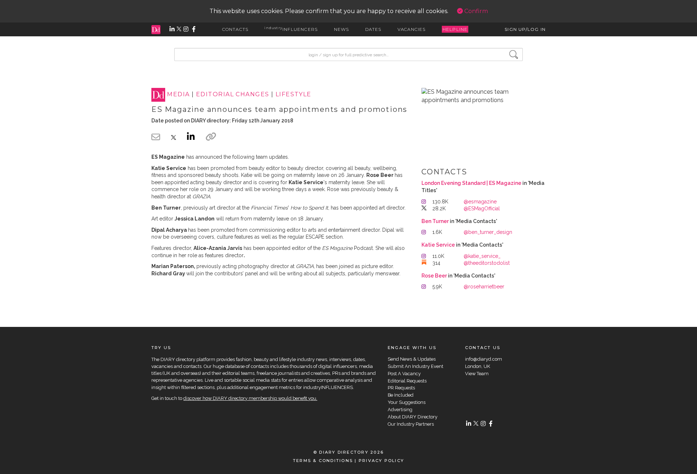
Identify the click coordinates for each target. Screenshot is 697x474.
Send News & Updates (412, 359)
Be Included (400, 395)
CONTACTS (235, 29)
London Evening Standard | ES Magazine (471, 183)
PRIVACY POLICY (381, 460)
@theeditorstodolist (487, 263)
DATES (373, 29)
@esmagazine (480, 201)
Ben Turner (435, 221)
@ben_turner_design (488, 232)
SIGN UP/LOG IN (525, 29)
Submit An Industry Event (415, 366)
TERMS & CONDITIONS (323, 460)
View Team (477, 373)
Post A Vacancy (404, 373)
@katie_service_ (482, 256)
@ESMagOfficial (482, 208)
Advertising (400, 409)
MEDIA (178, 94)
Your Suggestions (406, 402)
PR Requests (401, 387)
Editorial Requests (407, 381)
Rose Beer (434, 276)
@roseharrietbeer (484, 286)
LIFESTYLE (293, 94)
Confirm (475, 11)
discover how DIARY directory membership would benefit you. (250, 398)
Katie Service (438, 245)
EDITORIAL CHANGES (232, 94)
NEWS (341, 29)
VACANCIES (412, 29)
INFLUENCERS (291, 29)
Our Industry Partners (411, 424)
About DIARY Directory (412, 417)
